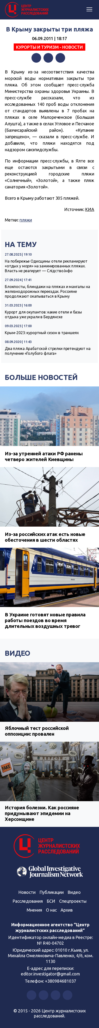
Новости (27, 892)
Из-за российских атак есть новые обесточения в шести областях (45, 537)
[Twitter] (48, 58)
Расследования (27, 901)
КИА (89, 209)
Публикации (51, 892)
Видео (17, 653)
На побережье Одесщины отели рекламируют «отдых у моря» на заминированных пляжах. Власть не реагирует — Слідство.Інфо (46, 266)
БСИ (51, 901)
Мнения (34, 910)
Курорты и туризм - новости (49, 47)
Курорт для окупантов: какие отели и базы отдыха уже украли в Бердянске (43, 314)
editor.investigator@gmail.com (50, 973)
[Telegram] (60, 58)
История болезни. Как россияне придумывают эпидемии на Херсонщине (42, 813)
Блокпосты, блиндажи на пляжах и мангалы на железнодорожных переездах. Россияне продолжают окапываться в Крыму (47, 291)
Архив (67, 910)
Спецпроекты (73, 901)
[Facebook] (36, 58)
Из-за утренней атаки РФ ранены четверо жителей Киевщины (44, 456)
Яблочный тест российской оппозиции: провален (36, 731)
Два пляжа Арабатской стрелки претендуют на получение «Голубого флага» (48, 350)
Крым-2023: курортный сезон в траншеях (42, 333)
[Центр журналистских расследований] (27, 10)
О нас (51, 910)
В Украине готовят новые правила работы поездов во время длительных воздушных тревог (45, 620)
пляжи (25, 219)
